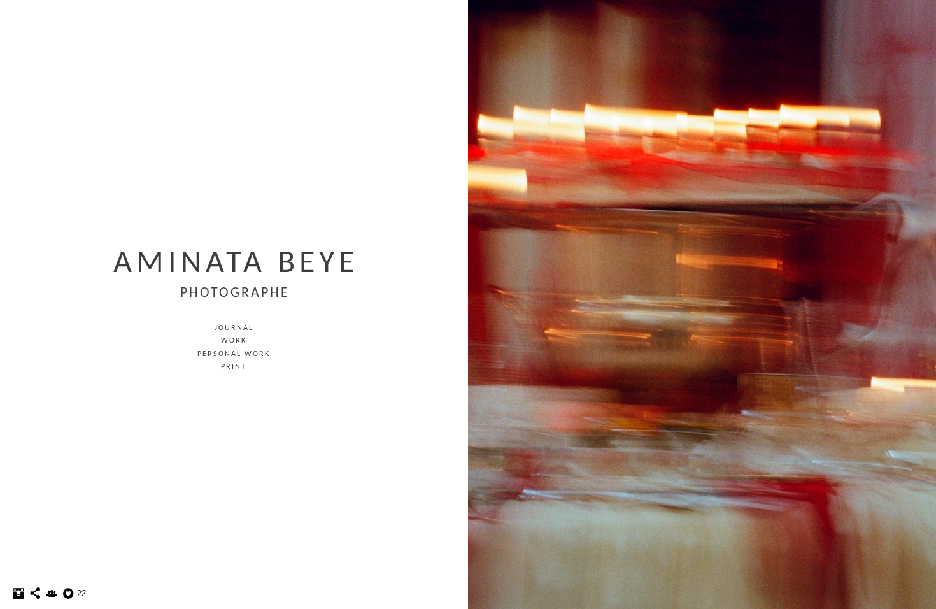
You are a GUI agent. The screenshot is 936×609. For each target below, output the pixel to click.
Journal (234, 328)
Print (233, 367)
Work (233, 341)
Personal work (233, 354)
